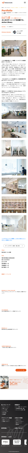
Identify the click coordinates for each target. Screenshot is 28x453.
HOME (3, 7)
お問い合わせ (18, 428)
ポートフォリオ (7, 7)
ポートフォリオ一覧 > (20, 370)
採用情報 (4, 428)
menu (25, 2)
